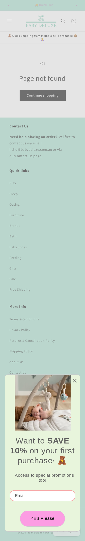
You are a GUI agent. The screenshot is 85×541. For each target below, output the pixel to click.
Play (12, 183)
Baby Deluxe (34, 532)
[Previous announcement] (9, 5)
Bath (13, 236)
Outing (14, 204)
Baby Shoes (18, 247)
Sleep (13, 194)
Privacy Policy (19, 330)
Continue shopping (43, 95)
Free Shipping (19, 289)
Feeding (15, 258)
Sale (12, 279)
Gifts (13, 268)
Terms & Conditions (24, 319)
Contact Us (17, 372)
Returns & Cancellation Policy (32, 340)
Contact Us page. (28, 156)
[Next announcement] (76, 5)
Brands (14, 226)
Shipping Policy (21, 351)
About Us (16, 362)
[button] (9, 21)
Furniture (16, 215)
